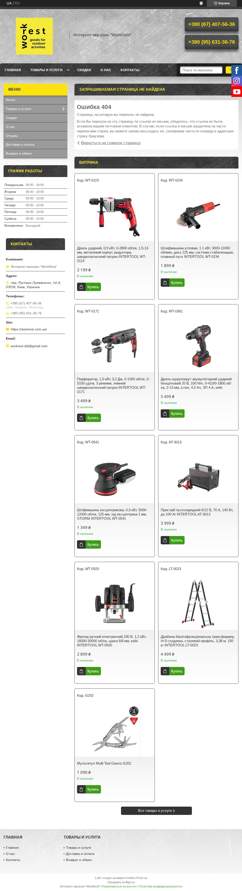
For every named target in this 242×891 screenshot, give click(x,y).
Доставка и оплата (20, 144)
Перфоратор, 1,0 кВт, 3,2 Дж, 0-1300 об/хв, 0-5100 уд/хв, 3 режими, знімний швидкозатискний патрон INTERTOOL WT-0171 (113, 385)
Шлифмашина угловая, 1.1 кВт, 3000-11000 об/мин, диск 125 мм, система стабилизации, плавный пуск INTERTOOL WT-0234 (197, 252)
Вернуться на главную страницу (111, 143)
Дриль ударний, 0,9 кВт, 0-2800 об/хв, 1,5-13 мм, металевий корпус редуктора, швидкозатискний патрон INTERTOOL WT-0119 (112, 254)
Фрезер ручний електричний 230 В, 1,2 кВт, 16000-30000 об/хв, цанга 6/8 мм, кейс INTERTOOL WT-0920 (111, 641)
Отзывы (12, 136)
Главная (13, 70)
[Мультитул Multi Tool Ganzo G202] (114, 731)
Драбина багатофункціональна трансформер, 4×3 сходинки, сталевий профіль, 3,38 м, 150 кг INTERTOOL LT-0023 (198, 641)
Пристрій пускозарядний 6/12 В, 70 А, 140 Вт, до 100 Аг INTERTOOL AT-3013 (197, 512)
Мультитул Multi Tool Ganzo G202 (104, 763)
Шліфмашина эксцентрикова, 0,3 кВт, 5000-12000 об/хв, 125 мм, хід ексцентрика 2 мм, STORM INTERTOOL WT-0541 (112, 514)
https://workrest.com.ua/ (29, 329)
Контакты (130, 70)
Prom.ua (141, 878)
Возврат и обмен (19, 153)
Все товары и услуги (155, 811)
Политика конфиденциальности (160, 886)
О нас (105, 70)
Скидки (84, 70)
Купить (93, 287)
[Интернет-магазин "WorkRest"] (34, 35)
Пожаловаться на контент (119, 886)
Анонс (10, 100)
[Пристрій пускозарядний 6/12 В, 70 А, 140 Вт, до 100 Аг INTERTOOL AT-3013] (198, 477)
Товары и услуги (46, 70)
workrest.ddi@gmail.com (29, 346)
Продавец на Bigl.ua (121, 882)
